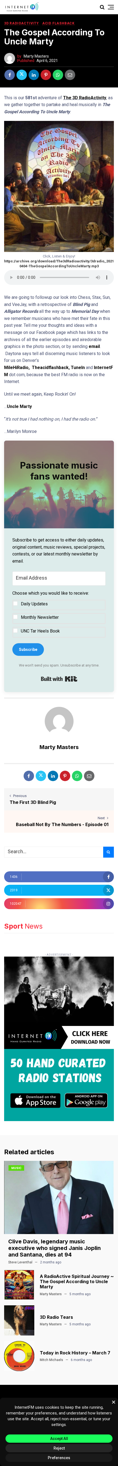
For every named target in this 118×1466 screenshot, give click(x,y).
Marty (26, 406)
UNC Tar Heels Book (40, 631)
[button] (59, 614)
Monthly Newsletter (40, 617)
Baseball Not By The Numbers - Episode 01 (62, 824)
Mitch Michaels (51, 1360)
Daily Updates (34, 603)
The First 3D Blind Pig (33, 802)
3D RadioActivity (21, 23)
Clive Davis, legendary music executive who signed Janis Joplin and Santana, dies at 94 (54, 1248)
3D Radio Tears (56, 1317)
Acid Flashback (58, 23)
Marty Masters (36, 56)
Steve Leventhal (20, 1262)
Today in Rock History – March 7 (75, 1353)
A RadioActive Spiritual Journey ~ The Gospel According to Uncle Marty (77, 1281)
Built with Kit (59, 679)
